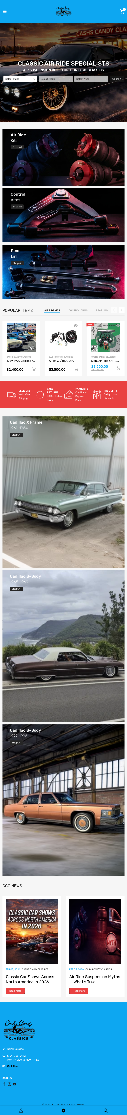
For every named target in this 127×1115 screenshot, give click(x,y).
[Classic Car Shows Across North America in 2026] (32, 931)
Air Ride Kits (52, 310)
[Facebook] (4, 1084)
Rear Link (102, 310)
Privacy (81, 1104)
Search (116, 78)
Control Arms (78, 310)
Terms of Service (66, 1104)
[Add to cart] (34, 369)
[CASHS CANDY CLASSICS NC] (63, 11)
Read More (15, 990)
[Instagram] (9, 1084)
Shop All (17, 147)
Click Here (12, 1066)
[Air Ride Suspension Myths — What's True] (95, 931)
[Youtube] (14, 1084)
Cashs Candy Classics (19, 357)
